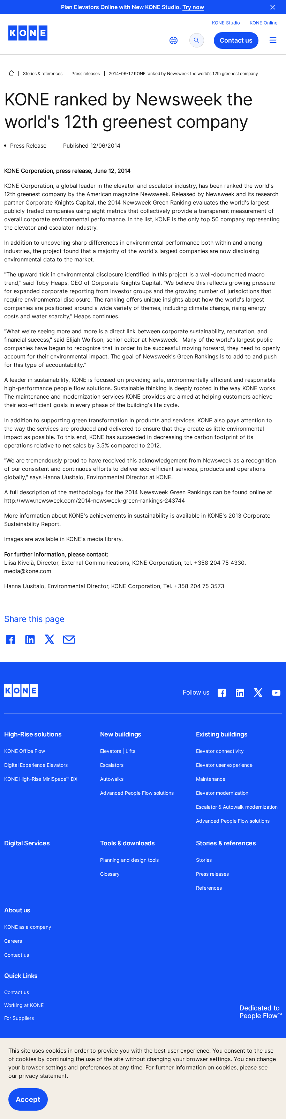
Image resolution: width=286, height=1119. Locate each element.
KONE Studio (226, 22)
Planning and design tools (129, 860)
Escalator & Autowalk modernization (237, 807)
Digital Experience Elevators (36, 765)
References (209, 888)
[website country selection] (173, 40)
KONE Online (264, 22)
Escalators (111, 765)
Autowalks (111, 779)
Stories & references (42, 73)
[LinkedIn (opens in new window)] (240, 691)
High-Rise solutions (32, 734)
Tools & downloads (127, 843)
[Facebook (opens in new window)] (221, 691)
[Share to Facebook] (10, 638)
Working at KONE (24, 1005)
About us (17, 910)
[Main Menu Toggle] (273, 40)
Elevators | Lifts (117, 751)
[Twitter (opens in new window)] (258, 691)
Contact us (16, 955)
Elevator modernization (222, 793)
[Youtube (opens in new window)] (276, 691)
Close (273, 7)
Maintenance (210, 779)
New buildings (120, 734)
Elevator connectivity (220, 751)
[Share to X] (49, 638)
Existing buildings (222, 734)
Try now (193, 6)
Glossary (110, 874)
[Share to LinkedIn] (30, 638)
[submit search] (197, 40)
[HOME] (11, 73)
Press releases (86, 73)
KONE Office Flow (24, 751)
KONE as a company (27, 927)
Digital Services (27, 843)
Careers (13, 941)
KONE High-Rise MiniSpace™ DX (40, 779)
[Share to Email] (69, 638)
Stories (204, 860)
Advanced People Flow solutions (137, 793)
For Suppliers (19, 1018)
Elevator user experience (224, 765)
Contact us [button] (236, 40)
